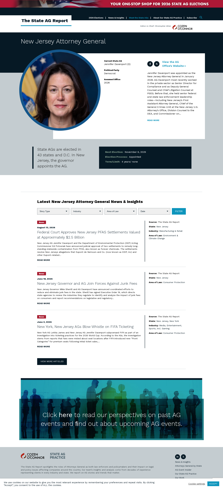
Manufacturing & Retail (170, 231)
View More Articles (52, 361)
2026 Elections (96, 18)
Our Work (179, 478)
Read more (153, 120)
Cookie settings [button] (196, 483)
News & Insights (116, 18)
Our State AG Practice (185, 474)
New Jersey (162, 226)
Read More (43, 260)
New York (174, 321)
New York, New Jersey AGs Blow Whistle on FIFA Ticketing (85, 327)
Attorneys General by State (188, 466)
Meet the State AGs (138, 18)
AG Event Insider (183, 470)
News (41, 222)
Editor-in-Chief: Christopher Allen (155, 26)
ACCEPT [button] (213, 484)
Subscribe (192, 18)
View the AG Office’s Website (173, 63)
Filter (178, 211)
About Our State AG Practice (167, 18)
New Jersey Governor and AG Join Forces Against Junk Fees (87, 283)
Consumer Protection (174, 282)
